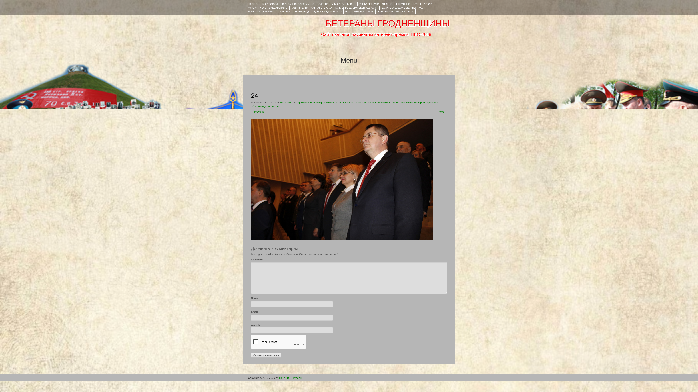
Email (254, 311)
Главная (254, 4)
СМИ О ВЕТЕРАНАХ (321, 8)
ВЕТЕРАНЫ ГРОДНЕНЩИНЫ (387, 23)
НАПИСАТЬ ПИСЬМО (387, 11)
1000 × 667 (286, 102)
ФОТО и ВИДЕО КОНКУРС (274, 8)
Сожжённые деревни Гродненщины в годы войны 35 (309, 11)
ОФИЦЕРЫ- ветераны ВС (396, 4)
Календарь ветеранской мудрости (356, 8)
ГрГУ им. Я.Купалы (290, 377)
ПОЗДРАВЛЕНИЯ (299, 8)
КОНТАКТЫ (408, 11)
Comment (257, 259)
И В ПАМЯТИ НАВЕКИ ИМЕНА (298, 4)
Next (442, 111)
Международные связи (359, 11)
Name (254, 298)
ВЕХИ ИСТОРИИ (270, 4)
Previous (257, 111)
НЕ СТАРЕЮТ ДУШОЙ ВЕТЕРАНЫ (398, 8)
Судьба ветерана (368, 4)
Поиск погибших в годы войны (336, 4)
